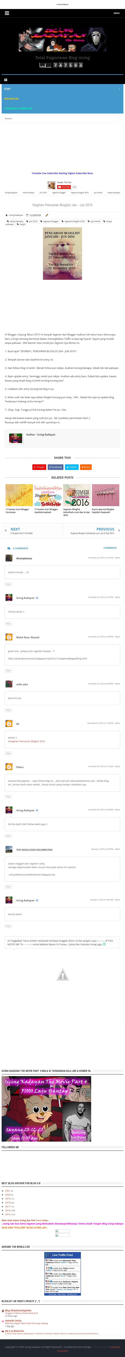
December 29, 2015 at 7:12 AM (101, 766)
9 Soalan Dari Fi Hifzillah (22, 533)
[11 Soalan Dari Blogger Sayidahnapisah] (48, 495)
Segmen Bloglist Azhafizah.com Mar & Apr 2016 (76, 512)
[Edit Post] (46, 215)
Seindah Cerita (13, 1320)
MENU (117, 13)
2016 (8, 1210)
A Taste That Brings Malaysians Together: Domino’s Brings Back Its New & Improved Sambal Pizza (51, 1333)
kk (17, 723)
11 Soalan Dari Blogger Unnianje (17, 511)
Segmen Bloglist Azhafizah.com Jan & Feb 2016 (92, 533)
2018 (8, 1202)
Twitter (73, 467)
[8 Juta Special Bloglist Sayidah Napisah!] (105, 495)
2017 (8, 1206)
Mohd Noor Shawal (27, 637)
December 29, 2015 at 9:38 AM (101, 809)
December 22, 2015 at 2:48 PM (101, 636)
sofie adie (22, 684)
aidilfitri (63, 1262)
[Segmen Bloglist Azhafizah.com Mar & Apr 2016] (76, 495)
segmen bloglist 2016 (74, 221)
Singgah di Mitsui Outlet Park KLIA (21, 1313)
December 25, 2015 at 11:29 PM (100, 723)
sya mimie (95, 221)
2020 (8, 1194)
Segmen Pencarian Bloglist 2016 (27, 741)
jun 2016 (32, 221)
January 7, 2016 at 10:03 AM (102, 899)
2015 (8, 1214)
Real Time (61, 1294)
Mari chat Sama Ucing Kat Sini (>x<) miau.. (25, 1220)
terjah (22, 224)
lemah (63, 1276)
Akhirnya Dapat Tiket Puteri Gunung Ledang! (26, 1323)
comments (110, 547)
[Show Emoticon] (104, 944)
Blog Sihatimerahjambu (18, 1310)
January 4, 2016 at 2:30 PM (102, 849)
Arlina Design (83, 1346)
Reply (8, 584)
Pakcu (20, 767)
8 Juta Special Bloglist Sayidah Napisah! (103, 511)
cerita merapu (16, 221)
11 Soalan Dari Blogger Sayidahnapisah (46, 511)
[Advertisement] (63, 148)
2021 (8, 1190)
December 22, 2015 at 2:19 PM (101, 597)
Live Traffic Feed (62, 1255)
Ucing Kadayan (25, 597)
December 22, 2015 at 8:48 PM (101, 683)
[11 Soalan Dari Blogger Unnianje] (19, 495)
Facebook (56, 467)
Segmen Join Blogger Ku (66, 1289)
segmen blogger (50, 221)
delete (117, 557)
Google (40, 467)
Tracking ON (71, 1294)
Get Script (52, 1294)
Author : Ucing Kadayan (40, 434)
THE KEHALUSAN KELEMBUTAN (34, 849)
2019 (8, 1198)
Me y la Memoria (14, 1330)
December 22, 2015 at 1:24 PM (101, 557)
